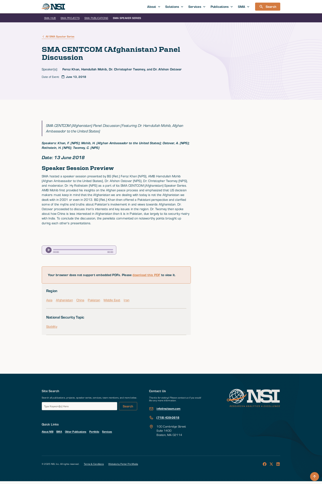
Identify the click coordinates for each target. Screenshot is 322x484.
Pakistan (94, 300)
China (80, 300)
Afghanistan (64, 300)
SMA (59, 431)
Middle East (112, 300)
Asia (49, 300)
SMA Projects (70, 18)
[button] (154, 6)
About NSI (47, 431)
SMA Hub (50, 18)
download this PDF (146, 275)
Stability (51, 326)
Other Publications (75, 431)
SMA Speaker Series (127, 18)
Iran (126, 300)
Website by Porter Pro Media (123, 463)
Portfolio (94, 431)
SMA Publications (96, 18)
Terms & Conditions (94, 463)
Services (107, 431)
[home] (53, 7)
